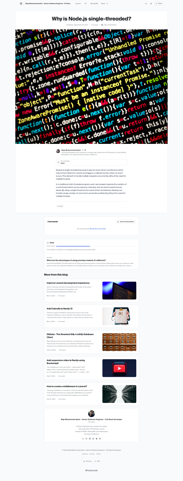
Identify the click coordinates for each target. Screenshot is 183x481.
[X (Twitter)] (83, 150)
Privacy (92, 454)
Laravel (78, 3)
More (103, 3)
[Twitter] (83, 439)
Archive (85, 454)
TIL (86, 3)
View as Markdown (110, 25)
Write (160, 3)
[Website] (93, 439)
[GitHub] (86, 439)
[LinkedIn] (85, 150)
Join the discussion (127, 221)
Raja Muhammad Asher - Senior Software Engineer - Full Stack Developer (52, 3)
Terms (98, 454)
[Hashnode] (97, 439)
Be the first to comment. (98, 229)
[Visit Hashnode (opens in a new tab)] (91, 470)
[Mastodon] (100, 439)
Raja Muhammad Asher (71, 150)
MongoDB (94, 3)
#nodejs (60, 206)
